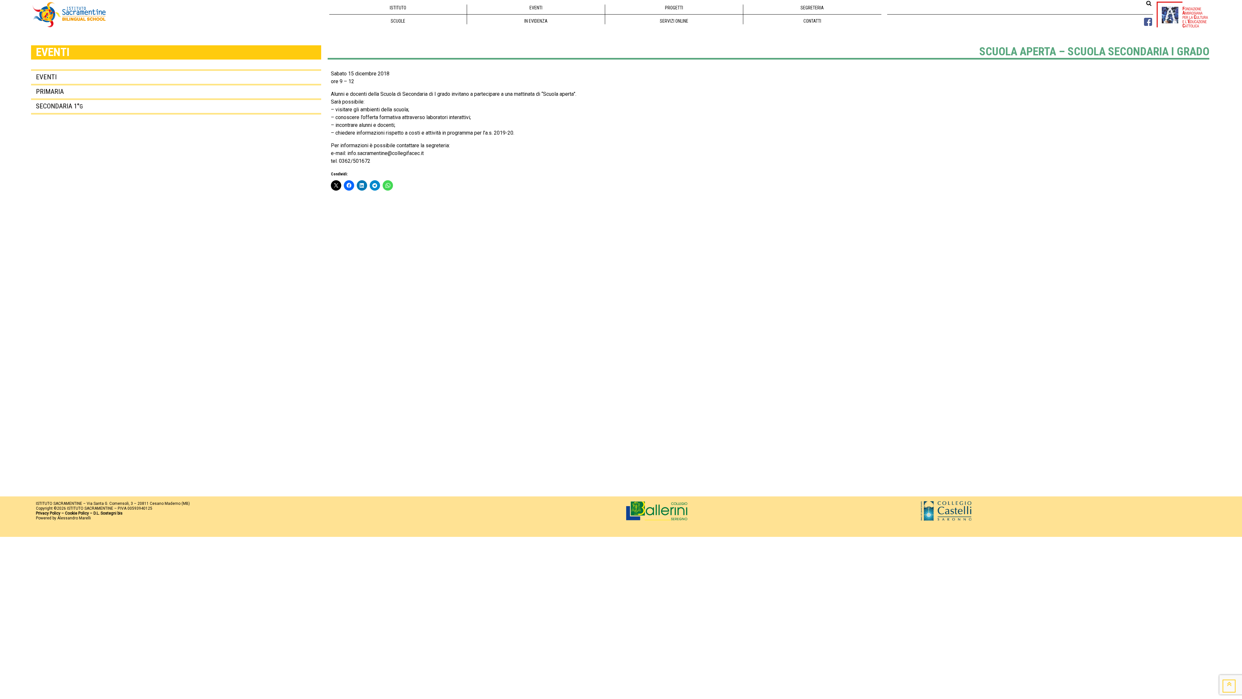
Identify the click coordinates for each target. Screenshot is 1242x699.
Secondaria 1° (59, 106)
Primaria (50, 91)
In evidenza (536, 21)
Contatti (812, 21)
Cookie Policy (77, 513)
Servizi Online (674, 21)
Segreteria (812, 7)
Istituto (398, 7)
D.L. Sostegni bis (108, 513)
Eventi (535, 7)
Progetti (674, 7)
